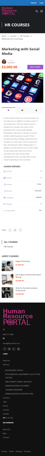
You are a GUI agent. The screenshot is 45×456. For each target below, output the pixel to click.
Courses (13, 36)
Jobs (5, 402)
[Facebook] (10, 230)
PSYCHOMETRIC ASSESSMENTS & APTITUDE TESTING (22, 376)
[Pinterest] (20, 230)
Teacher (10, 60)
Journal (6, 414)
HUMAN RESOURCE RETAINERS (17, 386)
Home (4, 36)
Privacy (4, 451)
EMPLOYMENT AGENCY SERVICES (18, 382)
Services (6, 365)
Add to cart (35, 67)
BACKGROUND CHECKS (14, 370)
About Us (6, 361)
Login (41, 3)
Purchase (27, 451)
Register (34, 3)
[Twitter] (15, 230)
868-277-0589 (8, 334)
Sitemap (19, 451)
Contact (6, 410)
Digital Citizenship (23, 261)
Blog (4, 433)
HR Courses (24, 36)
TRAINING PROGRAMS (13, 390)
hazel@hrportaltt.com (11, 343)
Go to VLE (9, 418)
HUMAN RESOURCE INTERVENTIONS (19, 394)
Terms (11, 451)
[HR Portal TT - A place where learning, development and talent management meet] (9, 11)
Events (5, 406)
